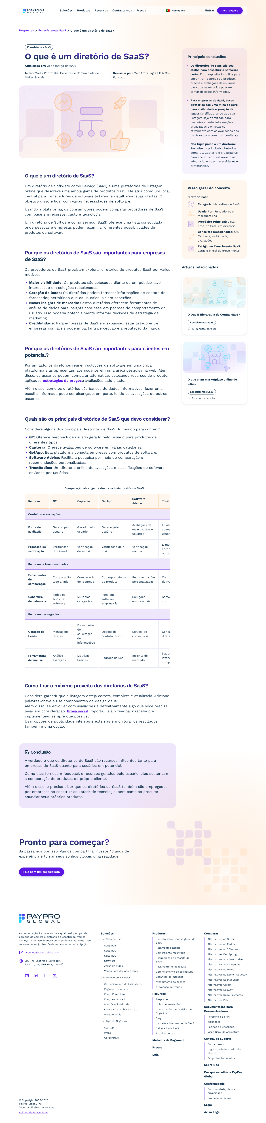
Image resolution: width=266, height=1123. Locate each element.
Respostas (26, 30)
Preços (141, 10)
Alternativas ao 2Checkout (224, 949)
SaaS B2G (110, 955)
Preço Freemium (114, 994)
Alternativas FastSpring (222, 954)
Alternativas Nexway (220, 989)
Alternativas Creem (219, 984)
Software (109, 960)
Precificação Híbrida (116, 1004)
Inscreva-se (229, 10)
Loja (155, 1054)
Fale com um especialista (41, 872)
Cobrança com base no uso (121, 1009)
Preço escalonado (115, 999)
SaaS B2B (110, 945)
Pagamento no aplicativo (171, 966)
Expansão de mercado (169, 976)
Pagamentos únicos (116, 989)
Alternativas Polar (219, 1000)
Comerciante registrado (170, 952)
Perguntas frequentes (221, 1058)
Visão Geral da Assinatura (223, 1031)
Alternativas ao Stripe (221, 939)
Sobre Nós (211, 1065)
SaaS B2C (110, 950)
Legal (208, 1104)
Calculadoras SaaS (167, 1028)
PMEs (107, 1032)
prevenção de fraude (169, 986)
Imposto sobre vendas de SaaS (175, 1023)
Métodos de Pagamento (169, 1040)
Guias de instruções (168, 1004)
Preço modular (113, 1014)
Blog (158, 1018)
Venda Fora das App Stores (121, 970)
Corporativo (111, 1037)
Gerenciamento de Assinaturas (123, 984)
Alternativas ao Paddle (222, 944)
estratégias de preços (62, 380)
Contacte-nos (122, 10)
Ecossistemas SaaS (52, 30)
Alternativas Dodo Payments (225, 994)
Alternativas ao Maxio (221, 969)
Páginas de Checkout (221, 1026)
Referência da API (219, 1016)
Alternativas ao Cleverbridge (225, 959)
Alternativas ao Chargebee (224, 964)
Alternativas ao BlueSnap (223, 979)
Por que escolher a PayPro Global (223, 1074)
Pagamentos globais (168, 947)
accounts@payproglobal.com (42, 952)
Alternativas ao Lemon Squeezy (227, 974)
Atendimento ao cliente (170, 981)
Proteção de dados (219, 1098)
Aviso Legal (212, 1112)
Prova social (77, 711)
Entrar (209, 10)
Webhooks (214, 1021)
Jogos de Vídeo (113, 965)
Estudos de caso (166, 1033)
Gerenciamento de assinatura (174, 971)
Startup (109, 1027)
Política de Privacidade (33, 1112)
